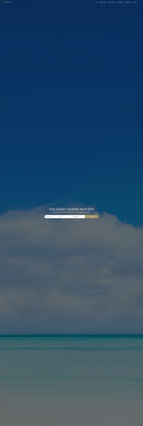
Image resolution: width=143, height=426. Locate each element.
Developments (127, 2)
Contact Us (134, 2)
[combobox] (51, 216)
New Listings (120, 2)
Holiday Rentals (102, 2)
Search (92, 216)
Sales (96, 2)
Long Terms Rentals (112, 2)
